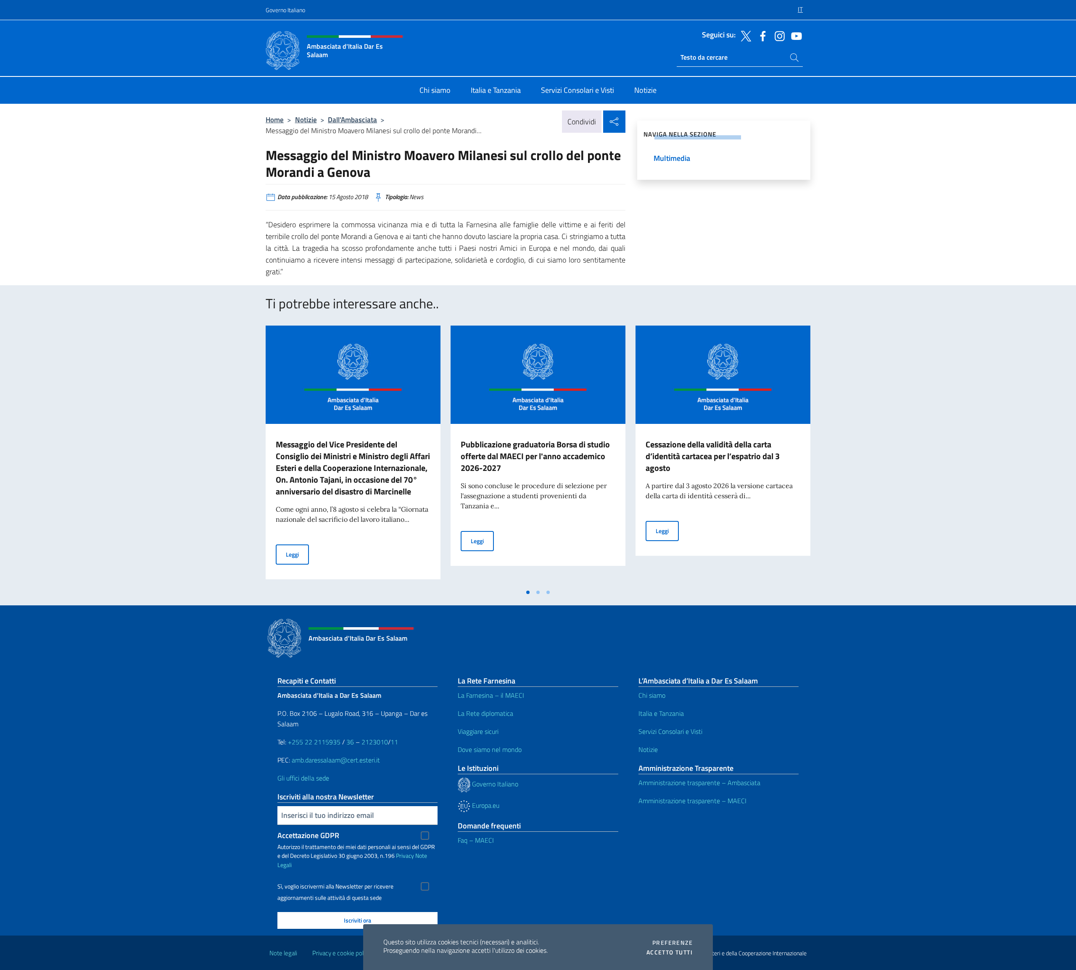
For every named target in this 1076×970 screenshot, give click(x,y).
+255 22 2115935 (314, 742)
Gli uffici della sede (303, 778)
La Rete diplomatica (485, 713)
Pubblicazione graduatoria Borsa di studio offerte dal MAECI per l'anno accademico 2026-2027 (535, 456)
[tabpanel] (353, 455)
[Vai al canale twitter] (744, 35)
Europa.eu (484, 805)
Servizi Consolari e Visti (670, 731)
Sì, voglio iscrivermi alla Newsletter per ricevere (335, 886)
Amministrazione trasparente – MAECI (692, 801)
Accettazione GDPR (308, 835)
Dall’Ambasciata (352, 119)
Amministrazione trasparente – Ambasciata (699, 783)
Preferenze (672, 943)
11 (394, 742)
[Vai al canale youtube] (794, 35)
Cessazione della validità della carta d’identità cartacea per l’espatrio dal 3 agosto (713, 456)
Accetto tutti (669, 952)
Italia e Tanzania (661, 713)
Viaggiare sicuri (478, 731)
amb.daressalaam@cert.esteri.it (336, 760)
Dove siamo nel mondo (490, 749)
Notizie (306, 119)
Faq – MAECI (476, 840)
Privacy (405, 855)
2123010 (374, 742)
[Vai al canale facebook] (760, 35)
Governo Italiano (285, 9)
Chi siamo (651, 695)
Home (275, 119)
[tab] (528, 592)
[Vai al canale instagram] (777, 35)
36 (349, 742)
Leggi (297, 554)
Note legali (283, 953)
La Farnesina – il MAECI (491, 695)
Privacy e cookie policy (341, 953)
